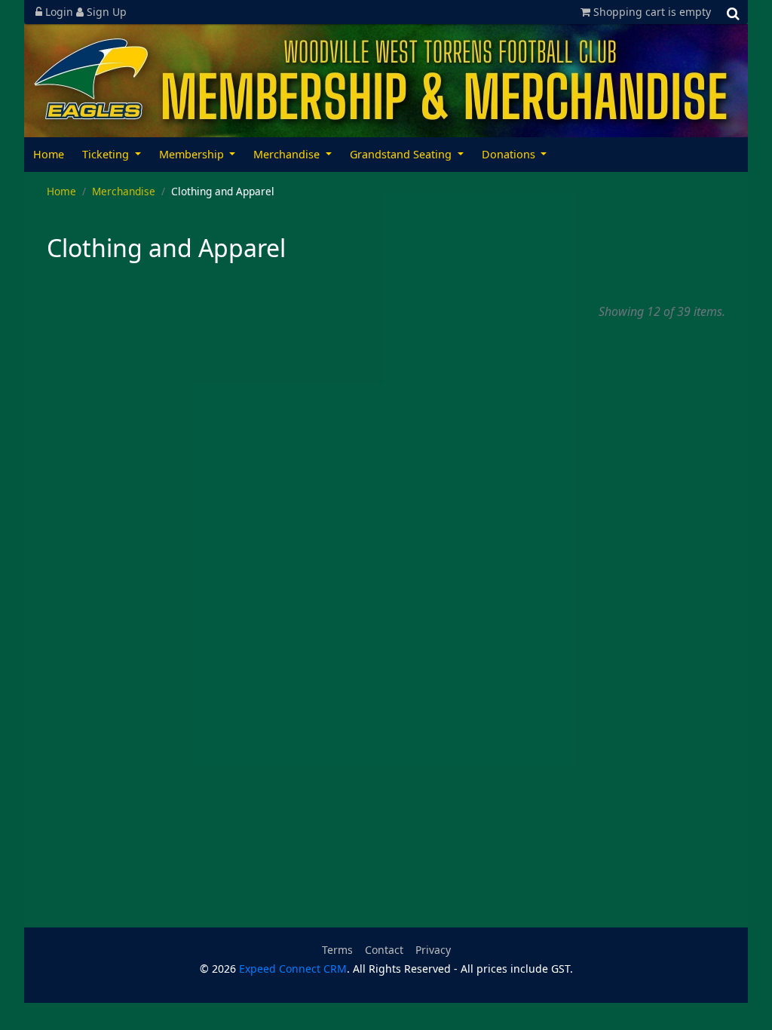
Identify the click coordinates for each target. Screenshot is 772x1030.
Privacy (433, 950)
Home (48, 154)
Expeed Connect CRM (293, 968)
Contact (384, 950)
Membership (193, 154)
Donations (510, 154)
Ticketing (107, 154)
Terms (337, 950)
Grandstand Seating (402, 154)
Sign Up (105, 12)
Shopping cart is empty (650, 12)
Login (59, 12)
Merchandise (288, 154)
